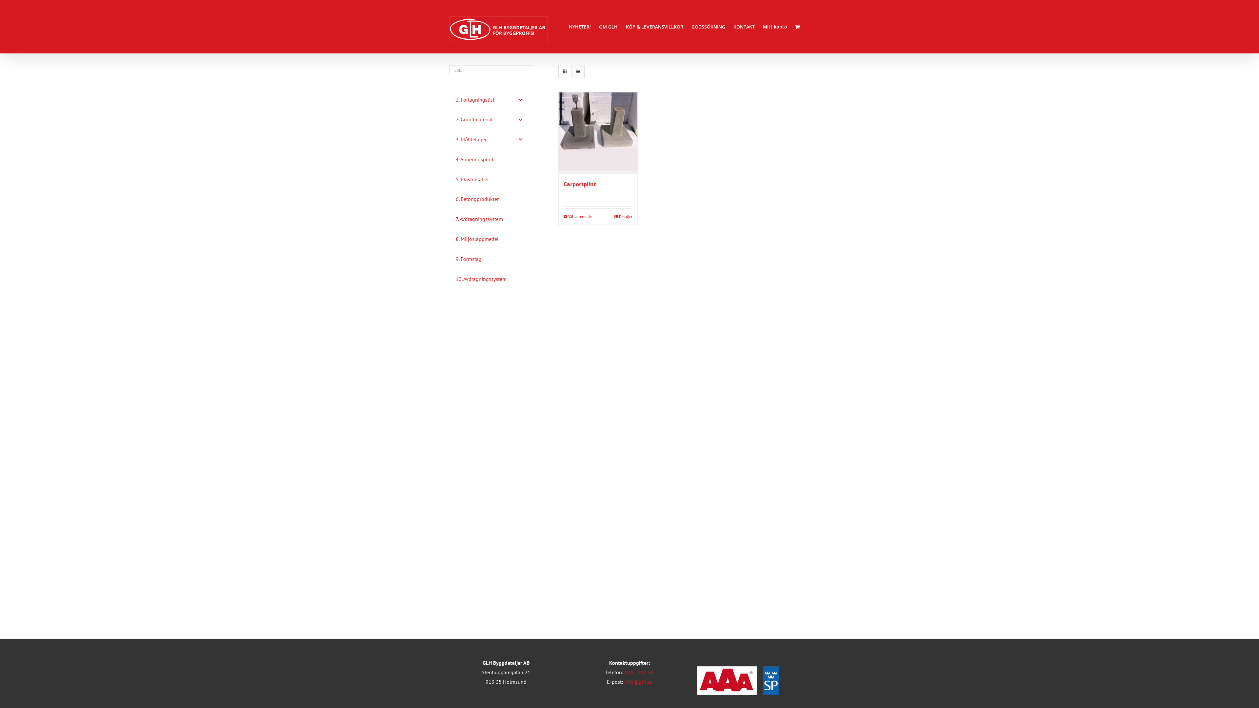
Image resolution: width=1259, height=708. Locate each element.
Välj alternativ (580, 216)
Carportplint (580, 184)
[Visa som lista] (577, 71)
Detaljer (625, 216)
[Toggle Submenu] (520, 100)
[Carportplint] (598, 133)
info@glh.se (638, 681)
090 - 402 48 (639, 672)
